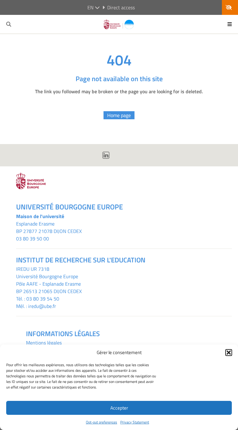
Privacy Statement (134, 422)
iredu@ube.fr (42, 306)
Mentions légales (44, 342)
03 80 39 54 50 (42, 298)
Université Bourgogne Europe (47, 276)
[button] (229, 352)
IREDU (23, 269)
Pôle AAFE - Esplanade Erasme (48, 283)
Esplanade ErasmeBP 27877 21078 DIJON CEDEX (49, 227)
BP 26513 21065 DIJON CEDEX (49, 291)
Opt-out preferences (101, 422)
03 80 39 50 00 (32, 238)
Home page (119, 115)
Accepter (119, 407)
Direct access (121, 7)
